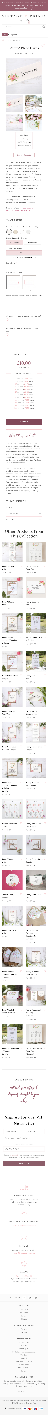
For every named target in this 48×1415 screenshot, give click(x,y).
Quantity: (16, 354)
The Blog (24, 1355)
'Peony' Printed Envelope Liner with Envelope (10, 974)
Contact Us (24, 1309)
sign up (22, 1392)
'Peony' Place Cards (13, 40)
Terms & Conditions (24, 1368)
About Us (24, 1358)
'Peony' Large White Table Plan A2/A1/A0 (34, 1051)
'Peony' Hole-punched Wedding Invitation (9, 640)
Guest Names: (12, 238)
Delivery (24, 1329)
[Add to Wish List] (43, 45)
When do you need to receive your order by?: (23, 316)
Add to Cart (24, 422)
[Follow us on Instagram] (36, 1297)
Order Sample (24, 155)
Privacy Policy (24, 1365)
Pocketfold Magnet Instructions (24, 1352)
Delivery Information (24, 1361)
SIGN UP (24, 1163)
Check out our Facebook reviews (24, 1226)
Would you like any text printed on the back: (24, 296)
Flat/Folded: (11, 273)
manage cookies (21, 8)
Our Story (24, 1313)
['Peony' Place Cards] (14, 103)
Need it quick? (24, 1349)
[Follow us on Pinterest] (30, 1297)
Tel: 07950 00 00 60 (24, 1276)
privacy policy (15, 1155)
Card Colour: (11, 227)
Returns (24, 1332)
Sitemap (24, 1319)
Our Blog (24, 1316)
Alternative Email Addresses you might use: (22, 329)
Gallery (24, 1345)
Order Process (24, 1342)
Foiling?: (9, 248)
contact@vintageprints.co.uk (24, 1253)
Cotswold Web (31, 1403)
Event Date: (10, 263)
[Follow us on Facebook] (24, 1297)
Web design (19, 1403)
